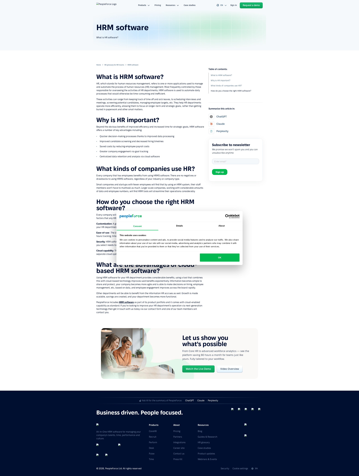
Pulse (151, 453)
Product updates (206, 453)
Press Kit (177, 459)
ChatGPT (189, 400)
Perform (153, 442)
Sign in (233, 5)
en (221, 5)
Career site (179, 448)
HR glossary (204, 442)
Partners (177, 437)
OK (219, 257)
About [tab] (221, 225)
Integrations (179, 442)
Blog (200, 431)
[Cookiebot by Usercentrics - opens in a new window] (227, 216)
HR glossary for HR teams (114, 65)
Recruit (152, 437)
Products (142, 5)
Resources (170, 5)
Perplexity (213, 400)
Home (98, 65)
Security (225, 468)
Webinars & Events (207, 459)
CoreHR (153, 431)
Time (151, 459)
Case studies (190, 5)
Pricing (158, 5)
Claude (200, 400)
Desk (151, 448)
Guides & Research (207, 437)
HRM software (126, 302)
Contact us (178, 453)
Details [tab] (179, 225)
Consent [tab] (137, 226)
